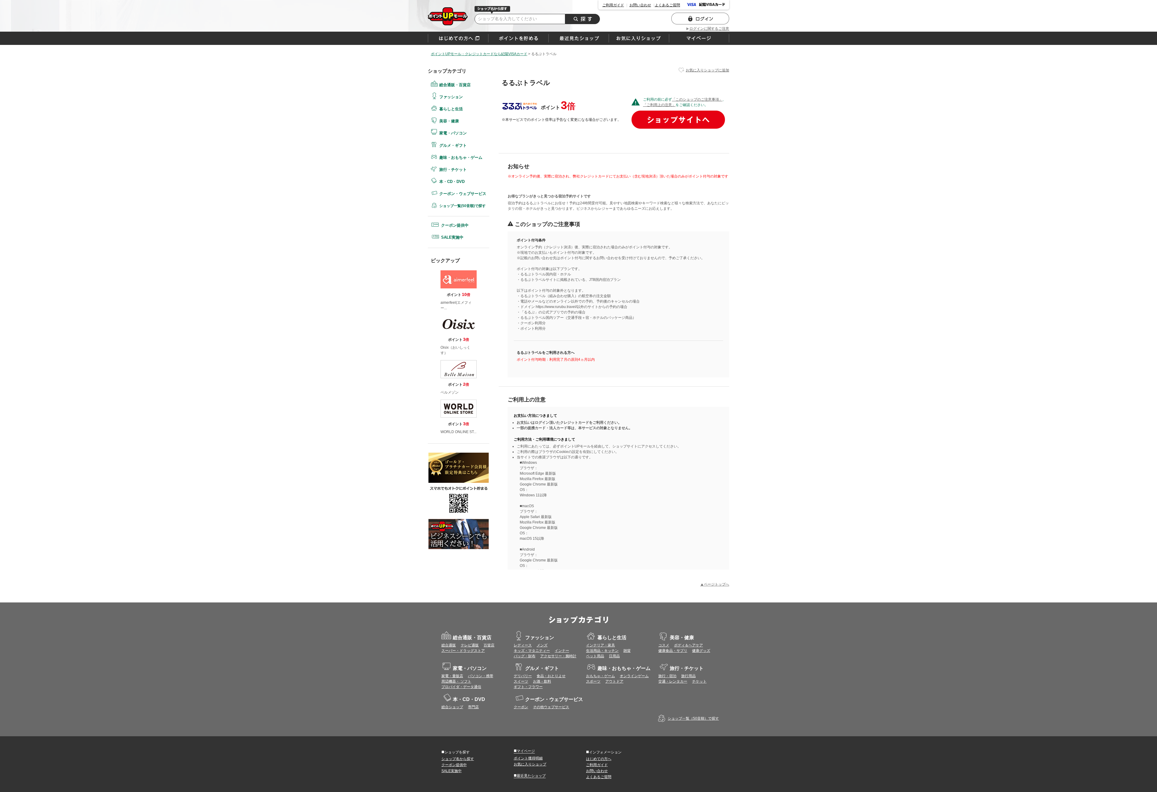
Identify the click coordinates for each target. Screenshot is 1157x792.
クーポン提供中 (455, 225)
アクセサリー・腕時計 (558, 656)
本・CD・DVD (452, 181)
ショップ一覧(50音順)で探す (462, 206)
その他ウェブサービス (551, 707)
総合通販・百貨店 (455, 85)
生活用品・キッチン (602, 651)
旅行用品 (688, 676)
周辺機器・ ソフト (456, 681)
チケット (699, 681)
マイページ (524, 750)
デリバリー (523, 676)
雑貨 (627, 651)
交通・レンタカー (672, 681)
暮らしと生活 (451, 109)
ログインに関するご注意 (709, 29)
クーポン (521, 707)
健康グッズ (701, 651)
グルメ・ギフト (453, 145)
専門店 (473, 707)
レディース (523, 645)
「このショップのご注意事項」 (697, 99)
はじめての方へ (458, 38)
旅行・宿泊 (667, 676)
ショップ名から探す (457, 759)
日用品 (614, 656)
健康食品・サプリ (672, 651)
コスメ (663, 645)
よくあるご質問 (667, 5)
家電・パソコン (453, 133)
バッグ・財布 (524, 656)
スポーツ (593, 681)
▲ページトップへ (714, 584)
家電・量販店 (452, 676)
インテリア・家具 (600, 645)
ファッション (451, 97)
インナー (562, 651)
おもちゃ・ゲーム (600, 676)
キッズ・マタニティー (532, 651)
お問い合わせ (640, 5)
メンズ (542, 645)
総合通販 (448, 645)
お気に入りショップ (530, 764)
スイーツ (521, 681)
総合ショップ (452, 707)
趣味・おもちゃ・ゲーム (460, 157)
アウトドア (614, 681)
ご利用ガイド (613, 5)
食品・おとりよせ (551, 676)
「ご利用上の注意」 (659, 105)
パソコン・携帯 (480, 676)
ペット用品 (595, 656)
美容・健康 (449, 121)
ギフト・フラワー (528, 687)
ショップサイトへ (678, 120)
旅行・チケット (453, 169)
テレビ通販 (470, 645)
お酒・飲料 (542, 681)
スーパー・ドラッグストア (463, 651)
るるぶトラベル (448, 16)
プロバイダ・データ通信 (461, 687)
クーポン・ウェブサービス (462, 193)
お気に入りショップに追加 (707, 70)
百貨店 (489, 645)
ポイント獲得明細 (528, 758)
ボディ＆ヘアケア (688, 645)
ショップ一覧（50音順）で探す (693, 718)
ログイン (700, 18)
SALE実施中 (452, 237)
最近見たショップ (530, 775)
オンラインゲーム (634, 676)
